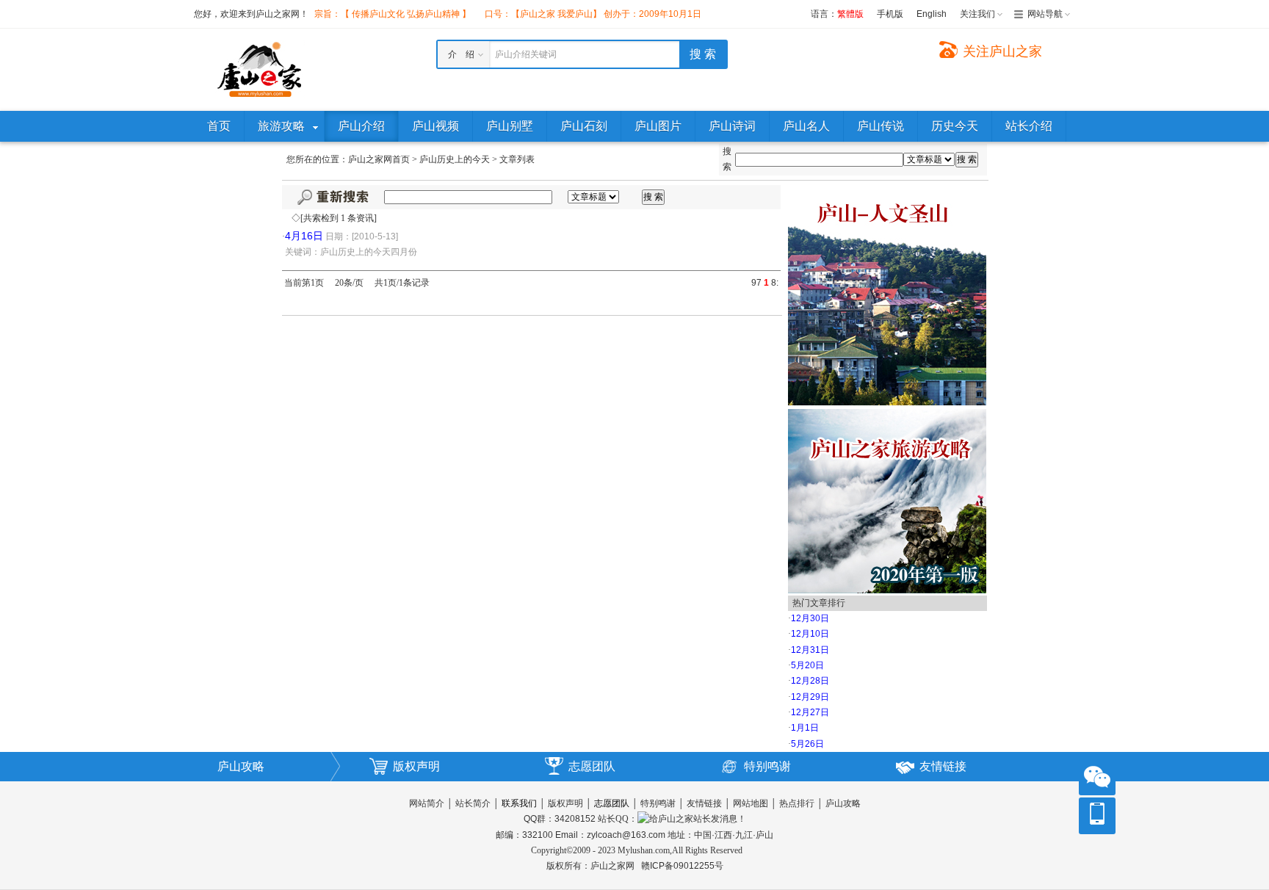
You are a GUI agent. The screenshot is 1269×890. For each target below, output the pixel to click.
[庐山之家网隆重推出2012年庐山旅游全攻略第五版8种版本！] (887, 500)
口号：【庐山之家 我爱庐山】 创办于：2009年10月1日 (593, 14)
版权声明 (416, 766)
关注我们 (977, 14)
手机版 (890, 14)
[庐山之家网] (260, 69)
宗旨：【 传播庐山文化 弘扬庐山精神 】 (392, 14)
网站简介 (426, 803)
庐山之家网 (613, 866)
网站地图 (750, 803)
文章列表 (517, 159)
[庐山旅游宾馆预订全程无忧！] (887, 294)
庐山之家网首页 (379, 159)
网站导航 (1045, 14)
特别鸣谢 (767, 766)
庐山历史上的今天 (454, 159)
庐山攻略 (240, 766)
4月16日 (304, 236)
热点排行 (796, 803)
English (931, 14)
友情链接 (942, 766)
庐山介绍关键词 (526, 54)
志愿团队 (591, 766)
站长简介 (473, 803)
